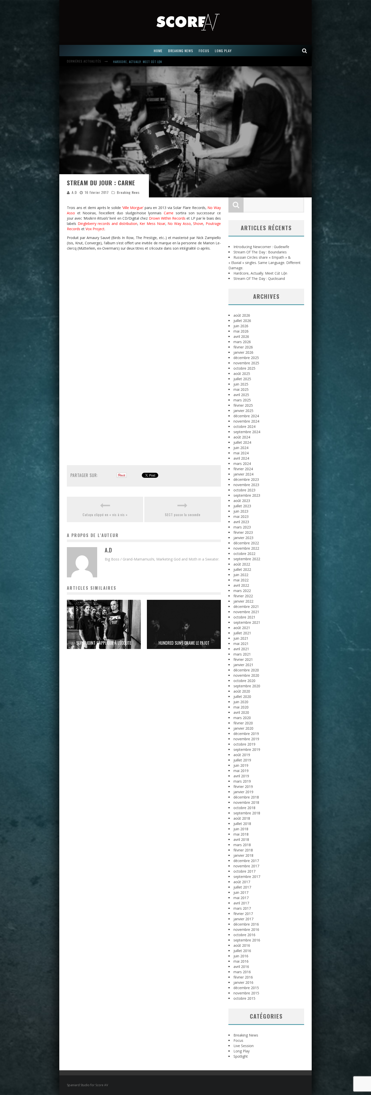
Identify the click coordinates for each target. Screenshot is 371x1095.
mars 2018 (242, 844)
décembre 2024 (246, 415)
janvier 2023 (243, 537)
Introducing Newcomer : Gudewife (261, 246)
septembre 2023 (246, 495)
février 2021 (243, 659)
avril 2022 (241, 585)
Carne (168, 213)
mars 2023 (242, 527)
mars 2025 (242, 400)
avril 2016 (241, 966)
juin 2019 (240, 765)
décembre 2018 (246, 797)
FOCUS (204, 50)
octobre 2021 (244, 617)
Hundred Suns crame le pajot (183, 643)
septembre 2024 (246, 431)
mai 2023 (241, 516)
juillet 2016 (242, 950)
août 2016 (241, 945)
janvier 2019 (243, 791)
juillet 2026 (242, 320)
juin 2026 (240, 325)
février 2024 (243, 468)
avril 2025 (241, 394)
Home (158, 50)
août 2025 (241, 373)
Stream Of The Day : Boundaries (260, 252)
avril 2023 (241, 521)
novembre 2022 (246, 548)
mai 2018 (241, 834)
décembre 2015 (246, 987)
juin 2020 (240, 701)
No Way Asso (179, 223)
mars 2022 (242, 590)
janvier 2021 (243, 664)
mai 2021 (241, 643)
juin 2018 (240, 828)
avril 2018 (241, 839)
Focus (238, 1040)
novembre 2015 (246, 993)
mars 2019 (242, 781)
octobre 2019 (244, 744)
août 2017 (241, 881)
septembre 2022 (246, 558)
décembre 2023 (246, 479)
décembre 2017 (246, 860)
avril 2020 (241, 712)
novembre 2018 (246, 802)
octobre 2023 (244, 490)
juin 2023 (240, 511)
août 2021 (241, 627)
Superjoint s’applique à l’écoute (103, 643)
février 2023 (243, 532)
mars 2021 (242, 654)
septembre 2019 (246, 749)
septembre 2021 (246, 622)
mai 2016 (241, 961)
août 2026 (241, 315)
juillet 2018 (242, 823)
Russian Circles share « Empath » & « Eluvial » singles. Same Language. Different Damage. (264, 262)
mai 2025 (241, 389)
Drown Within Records (167, 218)
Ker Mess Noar (152, 223)
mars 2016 (242, 971)
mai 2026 (241, 331)
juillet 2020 (242, 696)
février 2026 (243, 347)
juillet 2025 (242, 378)
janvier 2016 (243, 982)
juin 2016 (240, 956)
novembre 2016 (246, 929)
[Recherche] (304, 50)
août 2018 (241, 818)
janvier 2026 (243, 352)
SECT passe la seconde (182, 514)
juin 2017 (240, 892)
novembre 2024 (246, 421)
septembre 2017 (246, 876)
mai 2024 (241, 453)
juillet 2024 (242, 442)
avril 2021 (241, 648)
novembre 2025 (246, 363)
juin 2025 (240, 384)
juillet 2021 (242, 633)
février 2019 (243, 786)
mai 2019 (241, 770)
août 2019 (241, 754)
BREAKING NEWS (180, 50)
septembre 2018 (246, 813)
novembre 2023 (246, 484)
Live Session (243, 1045)
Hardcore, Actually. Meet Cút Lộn (137, 62)
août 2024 (241, 437)
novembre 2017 (246, 866)
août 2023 (241, 500)
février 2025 (243, 405)
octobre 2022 (244, 553)
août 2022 (241, 564)
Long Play (241, 1051)
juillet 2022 (242, 569)
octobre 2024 (244, 426)
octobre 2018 (244, 807)
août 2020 (241, 691)
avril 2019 (241, 776)
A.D (74, 192)
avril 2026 (241, 336)
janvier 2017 (243, 918)
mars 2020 (242, 717)
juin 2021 (240, 638)
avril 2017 (241, 903)
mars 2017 (242, 908)
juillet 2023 (242, 506)
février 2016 (243, 977)
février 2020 (243, 723)
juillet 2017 (242, 887)
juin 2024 (240, 447)
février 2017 (243, 913)
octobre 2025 (244, 368)
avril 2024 (241, 458)
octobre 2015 (244, 998)
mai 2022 (241, 580)
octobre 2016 (244, 934)
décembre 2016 (246, 924)
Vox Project (95, 228)
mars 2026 (242, 341)
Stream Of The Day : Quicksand (259, 278)
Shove (198, 223)
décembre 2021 (246, 606)
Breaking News (128, 192)
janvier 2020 (243, 728)
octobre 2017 (244, 871)
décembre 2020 (246, 670)
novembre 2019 (246, 738)
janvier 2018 (243, 855)
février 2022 (243, 596)
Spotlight (240, 1056)
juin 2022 (240, 574)
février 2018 (243, 850)
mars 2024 (242, 463)
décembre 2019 (246, 733)
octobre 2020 (244, 680)
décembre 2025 (246, 357)
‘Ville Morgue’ (133, 207)
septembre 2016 (246, 940)
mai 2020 (241, 707)
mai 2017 (241, 897)
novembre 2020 (246, 675)
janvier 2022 (243, 601)
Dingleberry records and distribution (107, 223)
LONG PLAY (223, 50)
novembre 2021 (246, 611)
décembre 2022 (246, 543)
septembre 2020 (246, 686)
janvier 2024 (243, 474)
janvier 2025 (243, 410)
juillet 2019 (242, 760)
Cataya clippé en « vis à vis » (105, 514)
